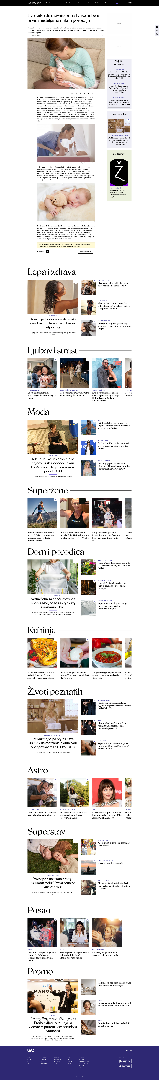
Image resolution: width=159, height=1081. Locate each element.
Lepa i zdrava (50, 3)
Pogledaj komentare (86, 251)
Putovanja (44, 1059)
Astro (102, 3)
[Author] (119, 172)
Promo (53, 1015)
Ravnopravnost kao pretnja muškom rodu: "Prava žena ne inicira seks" (118, 193)
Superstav (108, 3)
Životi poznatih (73, 3)
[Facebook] (120, 1050)
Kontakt (81, 1070)
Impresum (81, 1059)
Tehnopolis (57, 1059)
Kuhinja (97, 3)
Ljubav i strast (59, 3)
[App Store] (125, 1066)
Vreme (69, 1063)
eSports (56, 1057)
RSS (80, 1068)
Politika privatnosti (84, 1063)
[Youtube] (131, 1050)
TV (68, 1059)
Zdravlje (43, 1057)
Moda (65, 3)
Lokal (55, 1063)
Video (69, 1057)
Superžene (81, 3)
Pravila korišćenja (84, 1061)
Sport (29, 1059)
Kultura (43, 1061)
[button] (117, 145)
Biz (28, 1061)
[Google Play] (125, 1061)
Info (28, 1057)
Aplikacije (81, 1065)
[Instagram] (127, 1050)
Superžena (44, 1063)
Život (28, 1063)
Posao (29, 950)
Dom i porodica (89, 3)
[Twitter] (124, 1050)
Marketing (81, 1057)
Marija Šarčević (115, 188)
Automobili (57, 1061)
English (70, 1061)
